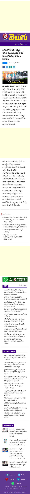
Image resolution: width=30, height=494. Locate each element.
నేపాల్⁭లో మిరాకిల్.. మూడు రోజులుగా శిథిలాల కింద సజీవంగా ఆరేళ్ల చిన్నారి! (15, 335)
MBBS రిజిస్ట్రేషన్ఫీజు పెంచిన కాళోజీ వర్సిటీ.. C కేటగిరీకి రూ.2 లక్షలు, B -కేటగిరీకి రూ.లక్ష (14, 386)
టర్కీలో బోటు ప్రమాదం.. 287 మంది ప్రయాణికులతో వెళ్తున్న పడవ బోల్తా (14, 320)
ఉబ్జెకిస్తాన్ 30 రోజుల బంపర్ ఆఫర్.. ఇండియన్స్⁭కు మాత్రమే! (14, 325)
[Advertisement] (15, 16)
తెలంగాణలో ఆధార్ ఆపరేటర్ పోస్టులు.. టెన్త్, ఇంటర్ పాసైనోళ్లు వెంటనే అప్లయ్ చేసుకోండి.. (15, 358)
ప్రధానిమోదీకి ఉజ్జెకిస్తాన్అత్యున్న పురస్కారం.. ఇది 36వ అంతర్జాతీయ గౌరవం (14, 341)
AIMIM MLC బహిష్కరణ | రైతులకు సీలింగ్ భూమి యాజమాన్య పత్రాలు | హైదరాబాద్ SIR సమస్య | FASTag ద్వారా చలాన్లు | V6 (17, 454)
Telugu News (23, 489)
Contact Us (13, 487)
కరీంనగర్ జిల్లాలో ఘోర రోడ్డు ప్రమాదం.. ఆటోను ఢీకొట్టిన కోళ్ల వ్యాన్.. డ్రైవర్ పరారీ (15, 226)
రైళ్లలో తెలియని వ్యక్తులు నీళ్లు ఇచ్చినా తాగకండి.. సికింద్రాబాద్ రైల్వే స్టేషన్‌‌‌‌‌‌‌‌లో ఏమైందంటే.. (14, 372)
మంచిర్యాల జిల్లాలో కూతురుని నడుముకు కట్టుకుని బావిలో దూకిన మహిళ (15, 310)
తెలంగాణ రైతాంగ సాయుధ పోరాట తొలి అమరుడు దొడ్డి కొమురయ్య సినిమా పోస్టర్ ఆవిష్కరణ (15, 219)
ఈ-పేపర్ (21, 44)
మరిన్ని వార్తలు (23, 285)
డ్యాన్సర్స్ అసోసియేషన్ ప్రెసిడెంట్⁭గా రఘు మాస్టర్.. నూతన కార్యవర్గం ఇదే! (15, 330)
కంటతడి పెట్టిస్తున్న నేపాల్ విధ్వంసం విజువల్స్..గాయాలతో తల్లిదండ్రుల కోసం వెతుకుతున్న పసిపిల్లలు (15, 292)
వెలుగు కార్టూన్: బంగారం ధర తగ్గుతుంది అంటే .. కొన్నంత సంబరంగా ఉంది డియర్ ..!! (18, 442)
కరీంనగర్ (5, 63)
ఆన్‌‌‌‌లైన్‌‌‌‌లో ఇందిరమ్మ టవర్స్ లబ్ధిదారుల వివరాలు (15, 404)
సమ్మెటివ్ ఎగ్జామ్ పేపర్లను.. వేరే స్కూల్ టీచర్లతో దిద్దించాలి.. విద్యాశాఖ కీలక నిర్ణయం (14, 415)
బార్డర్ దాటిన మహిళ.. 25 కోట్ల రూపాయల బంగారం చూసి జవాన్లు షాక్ (15, 298)
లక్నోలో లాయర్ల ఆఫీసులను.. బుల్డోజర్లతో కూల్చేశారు (15, 315)
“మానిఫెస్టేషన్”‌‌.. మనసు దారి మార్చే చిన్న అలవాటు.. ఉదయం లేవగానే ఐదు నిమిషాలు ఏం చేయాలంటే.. (15, 379)
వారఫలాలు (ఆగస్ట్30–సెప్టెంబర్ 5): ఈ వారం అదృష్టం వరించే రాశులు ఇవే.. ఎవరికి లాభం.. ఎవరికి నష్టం (15, 365)
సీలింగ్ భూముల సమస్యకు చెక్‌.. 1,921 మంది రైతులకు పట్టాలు (15, 399)
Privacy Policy (23, 487)
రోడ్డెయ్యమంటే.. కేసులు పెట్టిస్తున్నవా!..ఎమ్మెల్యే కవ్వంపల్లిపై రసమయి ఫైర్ (13, 237)
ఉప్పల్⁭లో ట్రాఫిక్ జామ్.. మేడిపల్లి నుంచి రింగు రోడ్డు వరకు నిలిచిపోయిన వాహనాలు (15, 393)
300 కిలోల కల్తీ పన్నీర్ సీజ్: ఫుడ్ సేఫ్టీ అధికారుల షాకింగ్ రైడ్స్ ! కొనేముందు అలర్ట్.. (18, 464)
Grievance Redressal (11, 489)
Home (7, 487)
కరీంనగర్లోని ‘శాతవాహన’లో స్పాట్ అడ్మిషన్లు (13, 231)
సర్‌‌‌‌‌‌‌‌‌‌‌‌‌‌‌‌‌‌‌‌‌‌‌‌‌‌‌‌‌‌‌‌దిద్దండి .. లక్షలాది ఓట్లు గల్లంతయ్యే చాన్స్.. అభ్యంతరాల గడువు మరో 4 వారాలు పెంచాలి (18, 433)
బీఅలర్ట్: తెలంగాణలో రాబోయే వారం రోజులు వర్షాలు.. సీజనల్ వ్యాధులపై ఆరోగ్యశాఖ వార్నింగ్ (14, 304)
